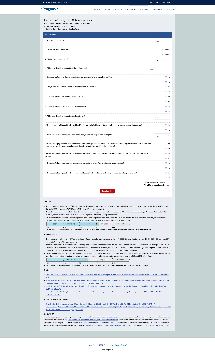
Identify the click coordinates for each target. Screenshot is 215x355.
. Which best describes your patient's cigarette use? (65, 116)
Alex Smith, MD (115, 325)
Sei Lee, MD (90, 325)
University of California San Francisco (54, 2)
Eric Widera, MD (145, 325)
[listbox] (159, 69)
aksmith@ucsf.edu (129, 325)
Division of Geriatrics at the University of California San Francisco (93, 319)
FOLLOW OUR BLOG (118, 345)
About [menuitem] (106, 10)
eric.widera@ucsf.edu (161, 325)
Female (167, 49)
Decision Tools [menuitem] (138, 10)
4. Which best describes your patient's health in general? (66, 68)
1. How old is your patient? (55, 40)
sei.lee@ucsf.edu (102, 325)
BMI (65, 59)
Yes (169, 77)
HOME (91, 345)
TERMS (102, 345)
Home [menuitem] (97, 10)
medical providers (151, 317)
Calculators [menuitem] (120, 10)
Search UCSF (167, 2)
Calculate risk (107, 191)
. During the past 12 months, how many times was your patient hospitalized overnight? (78, 134)
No (169, 82)
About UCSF (153, 2)
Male (167, 54)
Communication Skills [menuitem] (161, 10)
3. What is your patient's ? (56, 59)
